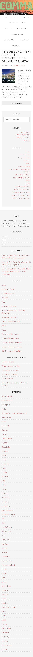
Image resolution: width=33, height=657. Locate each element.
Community (6, 426)
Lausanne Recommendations (20, 195)
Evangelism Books (24, 158)
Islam (3, 523)
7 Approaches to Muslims (10, 366)
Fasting (4, 472)
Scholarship (6, 599)
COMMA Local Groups (22, 134)
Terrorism (5, 632)
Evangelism (6, 464)
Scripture (5, 603)
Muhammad (6, 556)
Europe (4, 460)
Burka (4, 422)
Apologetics (6, 405)
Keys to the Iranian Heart (10, 370)
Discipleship (6, 447)
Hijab (4, 485)
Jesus (4, 535)
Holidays (5, 493)
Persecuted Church (8, 565)
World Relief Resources (22, 186)
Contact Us (26, 140)
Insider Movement (8, 510)
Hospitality (6, 497)
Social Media (6, 628)
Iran (3, 519)
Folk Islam (5, 476)
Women (4, 649)
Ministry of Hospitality (10, 374)
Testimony (5, 637)
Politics (4, 569)
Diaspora (5, 443)
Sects (4, 611)
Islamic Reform (7, 527)
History (4, 489)
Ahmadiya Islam (7, 396)
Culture (4, 434)
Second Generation (8, 607)
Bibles (28, 180)
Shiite (4, 620)
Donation (5, 451)
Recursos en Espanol (23, 166)
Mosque (5, 552)
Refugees (5, 595)
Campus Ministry (8, 362)
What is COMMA (24, 132)
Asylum (4, 409)
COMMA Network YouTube (21, 198)
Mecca (4, 548)
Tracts (28, 163)
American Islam (7, 400)
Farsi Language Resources (21, 177)
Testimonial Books (24, 155)
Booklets (27, 161)
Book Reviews (7, 417)
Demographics (7, 438)
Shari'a (4, 616)
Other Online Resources (22, 189)
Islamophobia (6, 531)
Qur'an (4, 582)
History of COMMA (23, 137)
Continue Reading (16, 103)
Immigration (6, 506)
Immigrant (5, 502)
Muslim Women (7, 379)
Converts (5, 430)
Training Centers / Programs (21, 192)
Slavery (4, 624)
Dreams (4, 455)
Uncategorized (7, 645)
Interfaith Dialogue (8, 514)
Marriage (5, 544)
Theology (5, 641)
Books (27, 152)
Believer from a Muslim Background (14, 413)
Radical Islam (6, 586)
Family (4, 468)
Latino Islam (6, 540)
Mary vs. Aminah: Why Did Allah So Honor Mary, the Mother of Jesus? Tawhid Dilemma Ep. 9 (16, 271)
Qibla (4, 578)
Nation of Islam (7, 561)
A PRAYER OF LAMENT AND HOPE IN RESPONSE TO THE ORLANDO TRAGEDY (16, 56)
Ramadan (5, 590)
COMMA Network (16, 7)
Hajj (3, 481)
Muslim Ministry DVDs (22, 175)
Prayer (27, 183)
